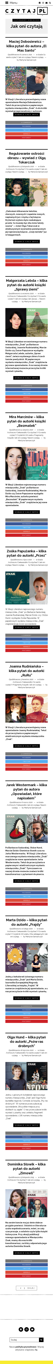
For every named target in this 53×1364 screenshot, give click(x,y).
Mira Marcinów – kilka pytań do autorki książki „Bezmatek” (26, 421)
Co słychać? (20, 169)
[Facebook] (39, 3)
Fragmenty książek (20, 685)
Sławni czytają (37, 57)
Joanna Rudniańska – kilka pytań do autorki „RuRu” (26, 670)
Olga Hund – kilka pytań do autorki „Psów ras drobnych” (26, 1041)
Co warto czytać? (33, 169)
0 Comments (26, 122)
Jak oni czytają (24, 57)
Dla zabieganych (37, 934)
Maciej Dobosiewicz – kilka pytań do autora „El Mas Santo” (26, 45)
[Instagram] (43, 3)
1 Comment (26, 635)
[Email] (46, 3)
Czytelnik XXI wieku (25, 435)
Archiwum (10, 169)
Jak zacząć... (33, 299)
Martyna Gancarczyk (27, 60)
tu (36, 1350)
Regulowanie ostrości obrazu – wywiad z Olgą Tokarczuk (26, 157)
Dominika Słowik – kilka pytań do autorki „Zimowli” (26, 1168)
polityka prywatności (25, 1347)
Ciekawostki (22, 296)
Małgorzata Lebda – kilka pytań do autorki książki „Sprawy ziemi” (26, 285)
